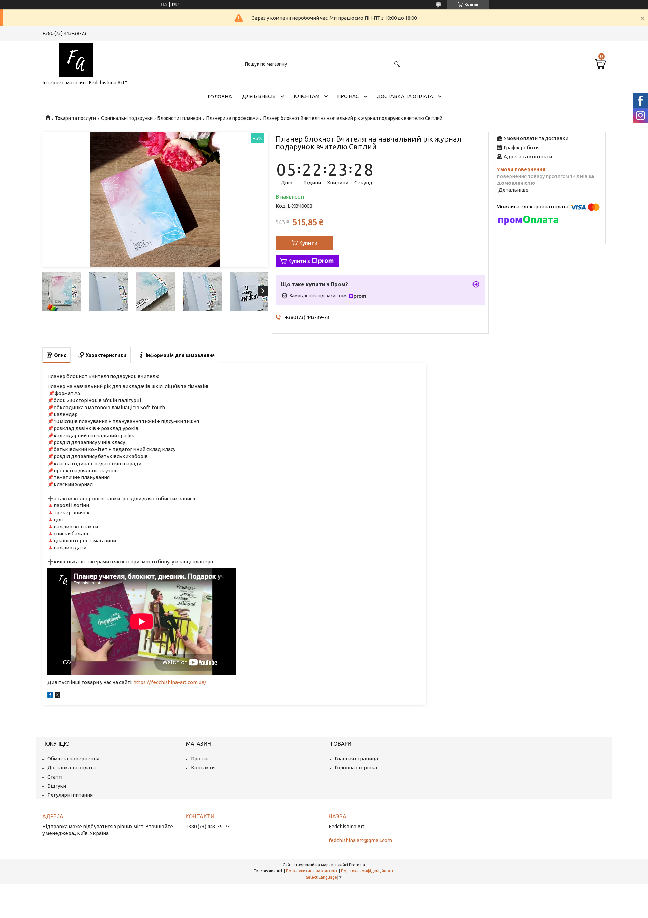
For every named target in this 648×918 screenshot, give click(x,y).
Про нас (348, 96)
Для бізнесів (259, 96)
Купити (308, 243)
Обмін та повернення (73, 758)
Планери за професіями (232, 118)
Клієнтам (306, 96)
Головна (220, 96)
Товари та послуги (75, 118)
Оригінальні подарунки (127, 118)
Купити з (299, 261)
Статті (54, 777)
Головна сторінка (356, 767)
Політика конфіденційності (368, 871)
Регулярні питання (70, 795)
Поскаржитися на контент (312, 871)
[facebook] (50, 696)
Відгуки (56, 786)
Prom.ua (357, 865)
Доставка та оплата (405, 96)
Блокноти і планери (179, 118)
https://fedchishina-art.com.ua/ (169, 682)
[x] (57, 696)
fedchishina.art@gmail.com (360, 840)
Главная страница (356, 758)
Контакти (203, 767)
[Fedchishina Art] (76, 59)
